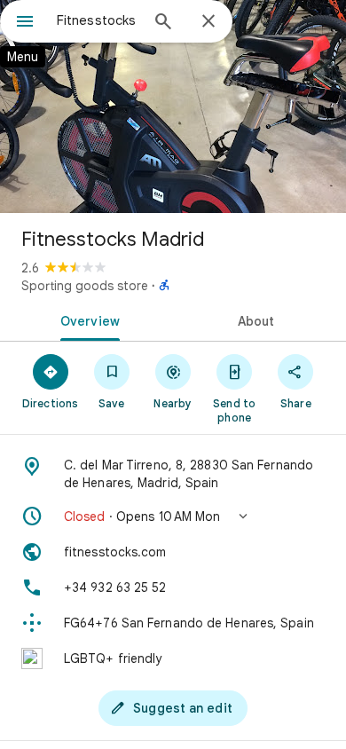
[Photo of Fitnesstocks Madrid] (173, 106)
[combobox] (97, 20)
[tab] (86, 319)
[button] (173, 516)
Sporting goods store (84, 286)
